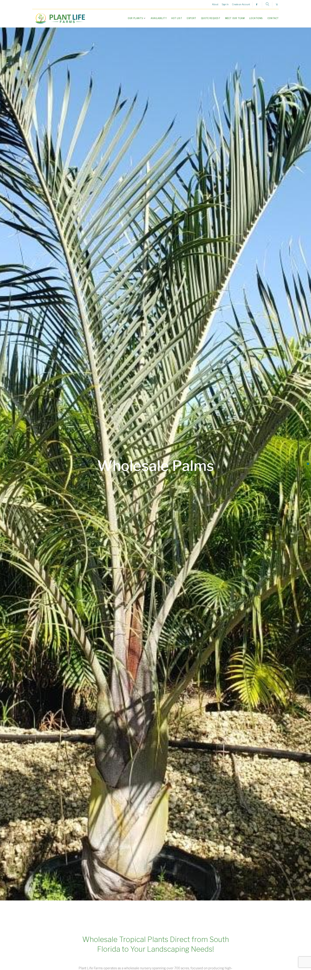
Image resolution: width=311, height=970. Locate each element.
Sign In (225, 4)
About (215, 4)
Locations (256, 18)
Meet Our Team (235, 18)
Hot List (176, 18)
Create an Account (241, 4)
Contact (273, 18)
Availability (159, 18)
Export (191, 18)
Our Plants (135, 18)
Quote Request (210, 18)
